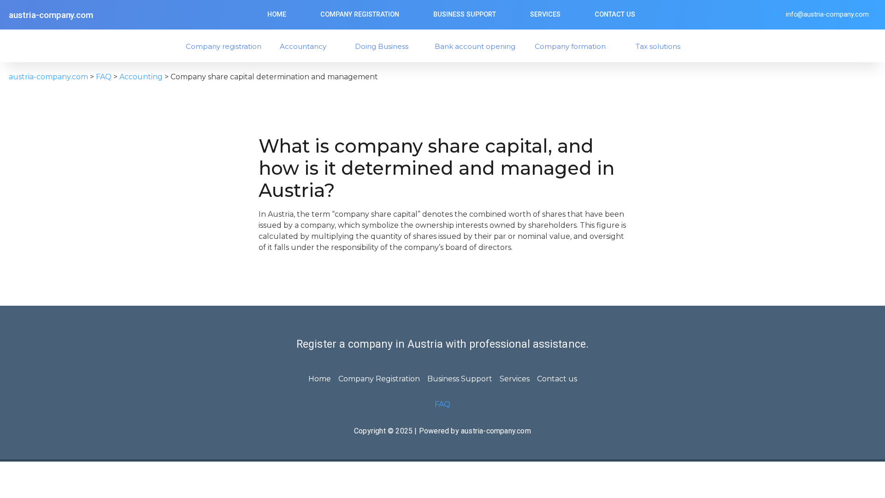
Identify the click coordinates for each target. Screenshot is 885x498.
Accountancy (303, 46)
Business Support (464, 14)
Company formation (570, 46)
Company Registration (359, 14)
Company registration (223, 46)
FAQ (442, 404)
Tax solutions (658, 46)
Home (276, 14)
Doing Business (381, 46)
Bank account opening (475, 46)
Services (545, 14)
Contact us (615, 14)
